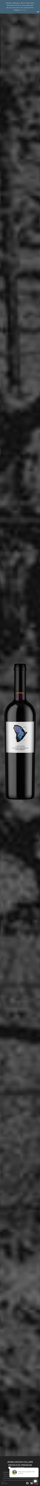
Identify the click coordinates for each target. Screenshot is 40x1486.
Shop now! (23, 10)
